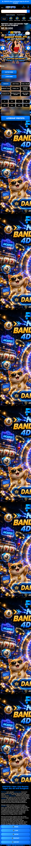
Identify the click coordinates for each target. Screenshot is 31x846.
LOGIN (16, 830)
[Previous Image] (2, 48)
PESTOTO (3, 792)
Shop (2, 7)
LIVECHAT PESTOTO (15, 118)
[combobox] (14, 11)
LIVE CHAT (16, 842)
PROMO (16, 826)
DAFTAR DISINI (9, 72)
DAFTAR (16, 834)
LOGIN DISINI (9, 76)
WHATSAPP (16, 838)
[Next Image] (28, 48)
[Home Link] (10, 7)
